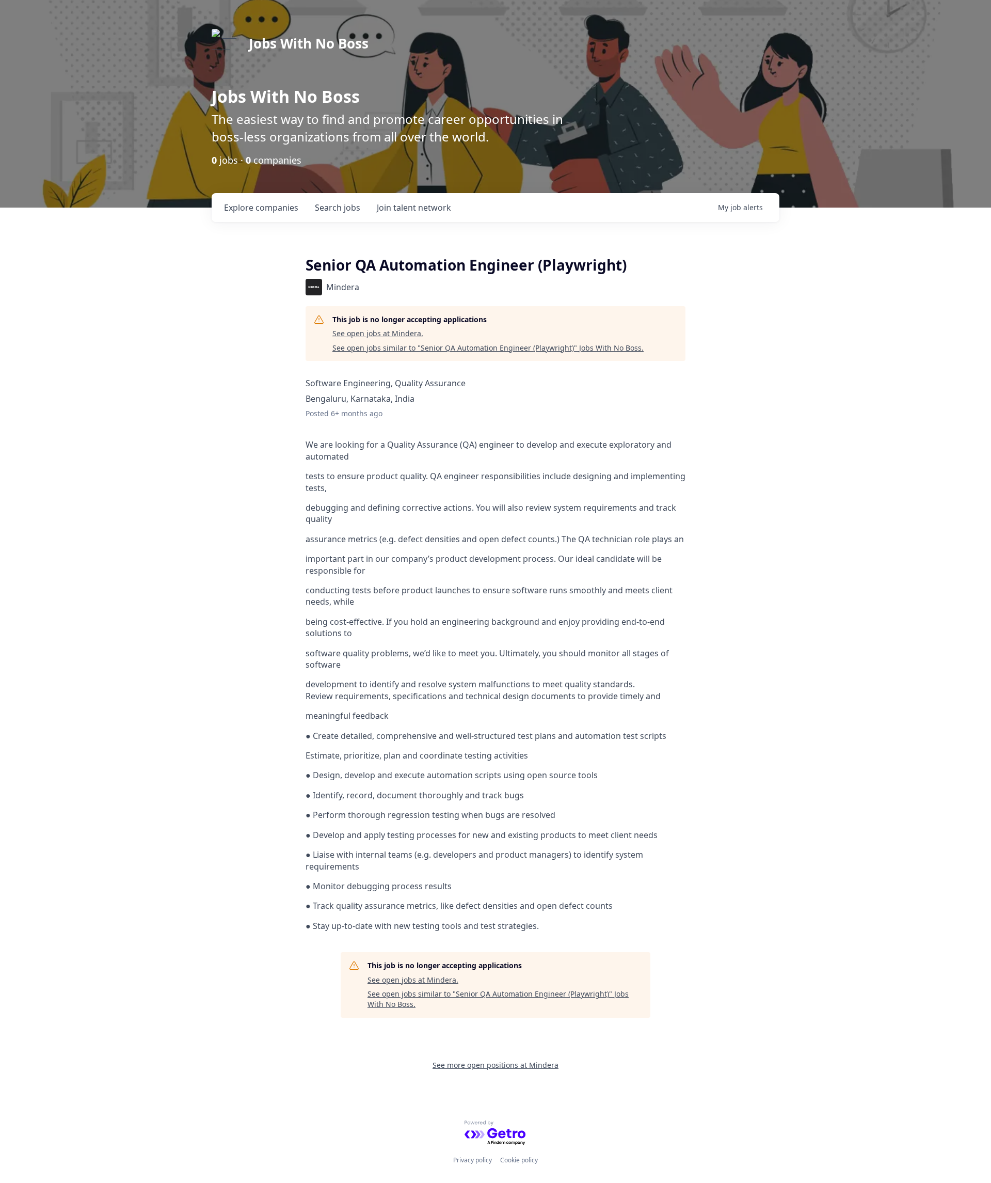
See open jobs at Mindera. (377, 333)
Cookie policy (519, 1160)
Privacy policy (472, 1160)
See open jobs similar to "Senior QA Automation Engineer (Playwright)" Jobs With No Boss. (488, 348)
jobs (337, 207)
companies (261, 207)
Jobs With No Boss (309, 43)
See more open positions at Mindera (495, 1065)
